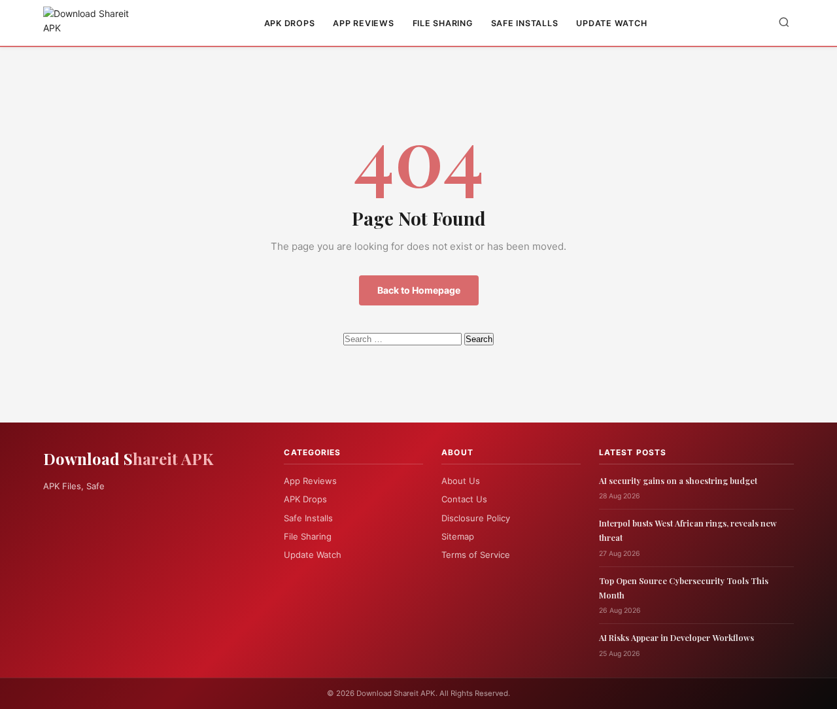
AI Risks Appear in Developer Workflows (676, 637)
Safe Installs (524, 23)
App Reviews (363, 23)
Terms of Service (475, 554)
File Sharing (443, 23)
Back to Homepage (418, 290)
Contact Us (464, 499)
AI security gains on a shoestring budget (678, 480)
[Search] (784, 23)
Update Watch (611, 23)
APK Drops (289, 23)
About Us (460, 481)
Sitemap (457, 536)
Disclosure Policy (475, 518)
